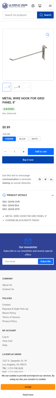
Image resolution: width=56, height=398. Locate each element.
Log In (5, 336)
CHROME (9, 139)
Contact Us (8, 289)
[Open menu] (50, 5)
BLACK (22, 139)
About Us (7, 285)
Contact (6, 304)
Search (47, 15)
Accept (28, 387)
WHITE (35, 139)
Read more (28, 394)
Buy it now (28, 159)
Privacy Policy (9, 321)
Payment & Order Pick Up (15, 309)
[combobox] (28, 15)
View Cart (7, 341)
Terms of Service (11, 317)
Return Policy (9, 313)
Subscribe (45, 261)
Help (4, 345)
